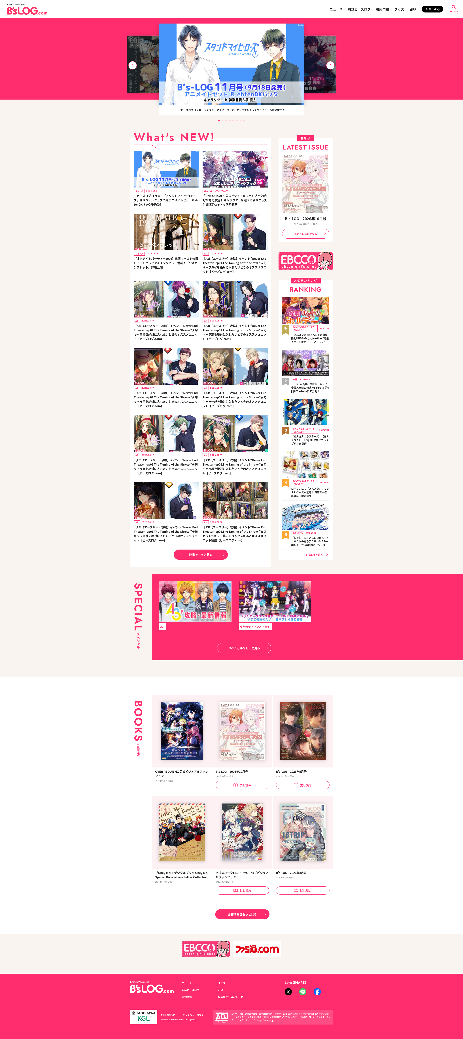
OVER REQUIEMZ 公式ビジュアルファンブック (181, 773)
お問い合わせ (168, 1015)
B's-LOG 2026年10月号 (305, 218)
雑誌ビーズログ (359, 9)
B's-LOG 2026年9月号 (291, 771)
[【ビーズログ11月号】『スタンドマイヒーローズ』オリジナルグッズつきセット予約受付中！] (231, 64)
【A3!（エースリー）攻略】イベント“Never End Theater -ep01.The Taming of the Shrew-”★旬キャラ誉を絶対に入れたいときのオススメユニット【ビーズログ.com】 (166, 332)
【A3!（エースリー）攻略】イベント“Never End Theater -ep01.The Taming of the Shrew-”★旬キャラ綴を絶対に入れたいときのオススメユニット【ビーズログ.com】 (234, 466)
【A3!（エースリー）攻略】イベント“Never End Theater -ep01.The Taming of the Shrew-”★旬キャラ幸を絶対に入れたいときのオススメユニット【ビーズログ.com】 (166, 466)
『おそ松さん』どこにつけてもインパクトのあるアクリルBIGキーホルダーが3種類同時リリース (310, 541)
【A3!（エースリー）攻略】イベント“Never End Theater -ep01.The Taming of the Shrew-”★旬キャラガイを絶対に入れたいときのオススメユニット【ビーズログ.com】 (234, 265)
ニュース (336, 9)
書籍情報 (382, 9)
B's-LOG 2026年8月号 (291, 872)
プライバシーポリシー (194, 1015)
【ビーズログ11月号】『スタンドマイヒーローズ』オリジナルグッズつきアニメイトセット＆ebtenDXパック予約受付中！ (166, 200)
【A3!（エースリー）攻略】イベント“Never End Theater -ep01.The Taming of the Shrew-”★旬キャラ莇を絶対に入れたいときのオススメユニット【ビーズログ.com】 (234, 332)
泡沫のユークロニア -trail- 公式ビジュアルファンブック (242, 874)
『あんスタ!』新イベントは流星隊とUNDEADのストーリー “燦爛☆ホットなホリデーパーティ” (310, 338)
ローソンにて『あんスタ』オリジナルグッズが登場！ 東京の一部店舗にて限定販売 (310, 492)
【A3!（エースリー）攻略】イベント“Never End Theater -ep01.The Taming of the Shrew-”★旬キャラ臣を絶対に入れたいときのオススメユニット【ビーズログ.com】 (166, 399)
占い (413, 9)
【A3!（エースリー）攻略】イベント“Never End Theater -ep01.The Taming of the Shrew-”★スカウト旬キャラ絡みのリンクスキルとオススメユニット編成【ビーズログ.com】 (234, 533)
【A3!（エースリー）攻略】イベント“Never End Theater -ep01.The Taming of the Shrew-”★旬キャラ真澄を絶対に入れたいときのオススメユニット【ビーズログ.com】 (166, 533)
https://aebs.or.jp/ (265, 1020)
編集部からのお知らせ (230, 996)
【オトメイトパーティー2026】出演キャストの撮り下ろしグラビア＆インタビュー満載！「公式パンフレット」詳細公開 (166, 262)
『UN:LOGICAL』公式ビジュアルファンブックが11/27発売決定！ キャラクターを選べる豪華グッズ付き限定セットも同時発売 (235, 200)
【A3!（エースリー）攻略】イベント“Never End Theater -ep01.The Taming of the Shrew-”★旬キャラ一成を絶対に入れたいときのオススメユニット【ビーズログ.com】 (234, 399)
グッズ (399, 9)
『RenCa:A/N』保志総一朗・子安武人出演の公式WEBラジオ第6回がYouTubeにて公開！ (310, 387)
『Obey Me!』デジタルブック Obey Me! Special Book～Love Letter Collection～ (181, 874)
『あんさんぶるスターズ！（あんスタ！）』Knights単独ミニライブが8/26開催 (310, 439)
